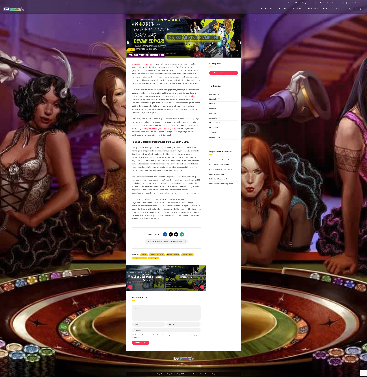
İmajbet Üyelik (153, 258)
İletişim (360, 3)
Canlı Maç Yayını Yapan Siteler (309, 3)
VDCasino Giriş (186, 374)
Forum (334, 3)
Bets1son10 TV (214, 137)
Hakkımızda (341, 3)
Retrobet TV (214, 94)
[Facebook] (356, 9)
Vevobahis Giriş (198, 374)
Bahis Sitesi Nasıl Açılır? (218, 179)
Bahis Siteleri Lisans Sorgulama (221, 184)
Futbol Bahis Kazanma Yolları (220, 169)
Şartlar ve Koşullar (351, 3)
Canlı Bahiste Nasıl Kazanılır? (220, 165)
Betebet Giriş (155, 374)
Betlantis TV (214, 109)
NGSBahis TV (214, 128)
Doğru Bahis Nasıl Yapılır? (219, 160)
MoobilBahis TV (215, 123)
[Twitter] (360, 9)
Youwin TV (213, 132)
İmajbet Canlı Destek (157, 255)
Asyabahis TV (214, 118)
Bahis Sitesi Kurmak (216, 174)
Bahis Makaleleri (293, 3)
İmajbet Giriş (175, 374)
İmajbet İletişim (187, 255)
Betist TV (212, 113)
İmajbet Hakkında (173, 255)
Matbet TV (213, 104)
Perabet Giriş (165, 374)
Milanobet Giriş (210, 374)
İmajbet (131, 50)
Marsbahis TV (214, 99)
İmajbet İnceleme (139, 258)
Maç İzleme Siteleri (325, 3)
